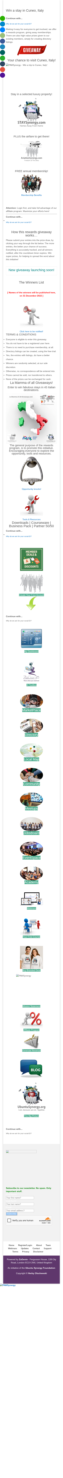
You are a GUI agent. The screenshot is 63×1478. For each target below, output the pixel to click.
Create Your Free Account (31, 595)
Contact (36, 1248)
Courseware (40, 523)
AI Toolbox (31, 685)
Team (48, 1245)
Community (31, 784)
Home (11, 1245)
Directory (31, 735)
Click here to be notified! (31, 331)
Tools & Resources (31, 519)
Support (47, 1248)
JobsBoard (31, 833)
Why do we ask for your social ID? (18, 24)
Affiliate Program (31, 1030)
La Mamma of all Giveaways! (31, 383)
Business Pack (20, 526)
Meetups (31, 808)
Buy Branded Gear (31, 970)
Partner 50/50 (44, 526)
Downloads (20, 523)
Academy (31, 882)
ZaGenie (23, 1259)
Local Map (31, 759)
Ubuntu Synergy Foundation (40, 1268)
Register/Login (25, 1245)
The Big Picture (31, 1116)
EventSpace (31, 858)
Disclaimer (38, 1252)
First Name (11, 1194)
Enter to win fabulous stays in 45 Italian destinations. (31, 389)
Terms (15, 1252)
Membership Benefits (31, 195)
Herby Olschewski (37, 1273)
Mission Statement (31, 1006)
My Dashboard (31, 651)
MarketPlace (31, 710)
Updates (25, 1248)
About (39, 1245)
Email (8, 1207)
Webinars (31, 908)
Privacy (25, 1252)
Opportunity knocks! (31, 489)
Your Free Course (31, 937)
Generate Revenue (31, 1050)
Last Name (11, 1201)
